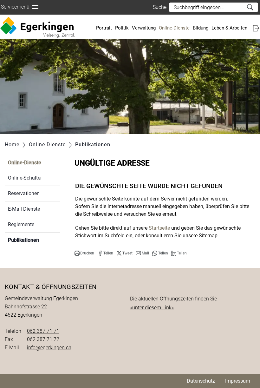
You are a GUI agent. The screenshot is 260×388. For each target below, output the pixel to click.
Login (256, 28)
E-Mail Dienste (24, 209)
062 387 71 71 (43, 331)
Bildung (200, 28)
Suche (250, 7)
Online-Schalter (25, 178)
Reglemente (21, 224)
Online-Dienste (174, 28)
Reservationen (24, 193)
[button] (84, 253)
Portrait (104, 28)
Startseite (159, 228)
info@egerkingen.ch (49, 348)
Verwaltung (144, 28)
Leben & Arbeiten (229, 28)
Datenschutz (201, 381)
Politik (122, 28)
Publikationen (34, 240)
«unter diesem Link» (152, 308)
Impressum (237, 381)
